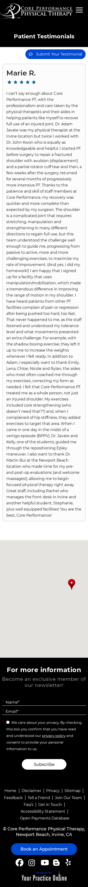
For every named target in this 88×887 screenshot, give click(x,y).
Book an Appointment (44, 849)
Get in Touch (50, 804)
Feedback (13, 798)
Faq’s (28, 804)
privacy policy (53, 735)
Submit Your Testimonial (59, 54)
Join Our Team (68, 798)
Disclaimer (31, 790)
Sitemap (72, 790)
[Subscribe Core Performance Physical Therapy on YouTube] (44, 863)
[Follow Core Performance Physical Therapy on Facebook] (19, 863)
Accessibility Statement (43, 811)
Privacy (53, 790)
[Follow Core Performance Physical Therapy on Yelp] (68, 863)
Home (10, 790)
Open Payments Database (44, 818)
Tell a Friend (39, 798)
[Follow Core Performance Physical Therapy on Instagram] (31, 863)
